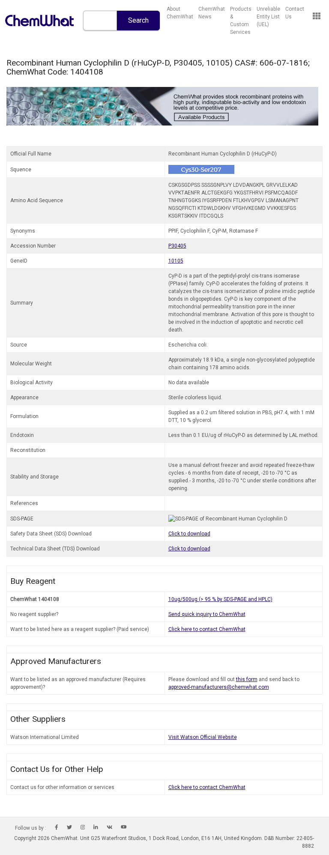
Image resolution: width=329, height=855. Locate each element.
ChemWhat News (211, 13)
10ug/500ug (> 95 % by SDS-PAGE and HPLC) (220, 599)
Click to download (189, 534)
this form (246, 679)
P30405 (177, 246)
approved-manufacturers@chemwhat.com (218, 687)
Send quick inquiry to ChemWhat (206, 614)
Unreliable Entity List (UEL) (268, 16)
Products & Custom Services (240, 20)
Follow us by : (30, 828)
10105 (175, 261)
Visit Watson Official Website (202, 737)
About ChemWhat (180, 13)
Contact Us (294, 13)
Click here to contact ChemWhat (206, 629)
